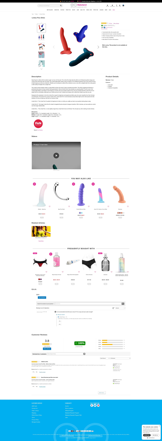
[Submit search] (123, 304)
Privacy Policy (35, 419)
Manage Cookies (36, 422)
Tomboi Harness (89, 274)
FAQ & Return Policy (37, 415)
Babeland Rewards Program (72, 413)
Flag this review (42, 372)
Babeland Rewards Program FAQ (73, 415)
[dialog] (151, 432)
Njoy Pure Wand (61, 209)
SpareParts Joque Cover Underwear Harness (40, 275)
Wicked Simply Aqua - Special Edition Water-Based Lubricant (121, 275)
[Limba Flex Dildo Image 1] (76, 47)
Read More (41, 241)
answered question (109, 27)
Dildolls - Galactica (42, 209)
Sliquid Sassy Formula (56, 274)
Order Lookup (35, 410)
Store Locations (69, 408)
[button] (98, 47)
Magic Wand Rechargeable (72, 274)
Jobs (66, 417)
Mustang (120, 209)
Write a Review (116, 23)
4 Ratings (110, 23)
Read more (147, 432)
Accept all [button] (146, 435)
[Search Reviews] (84, 354)
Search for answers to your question (45, 303)
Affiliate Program (69, 410)
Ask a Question (104, 28)
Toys (33, 14)
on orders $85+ (89, 1)
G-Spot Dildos (42, 14)
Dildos (36, 14)
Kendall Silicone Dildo (81, 209)
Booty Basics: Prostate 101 (41, 237)
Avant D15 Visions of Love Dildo (100, 209)
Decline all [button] (155, 435)
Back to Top (101, 392)
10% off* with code (67, 1)
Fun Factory (40, 130)
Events (67, 406)
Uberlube (105, 274)
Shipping (34, 413)
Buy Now (41, 217)
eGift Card (34, 406)
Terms (33, 417)
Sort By (113, 308)
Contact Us (34, 408)
